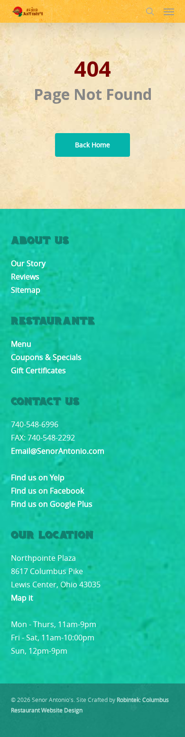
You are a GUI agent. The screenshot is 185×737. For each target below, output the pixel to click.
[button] (169, 11)
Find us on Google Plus (51, 504)
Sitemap (25, 290)
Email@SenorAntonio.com (57, 451)
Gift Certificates (38, 370)
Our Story (28, 263)
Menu (21, 344)
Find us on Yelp (38, 477)
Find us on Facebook (47, 490)
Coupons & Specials (46, 357)
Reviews (25, 276)
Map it (22, 598)
